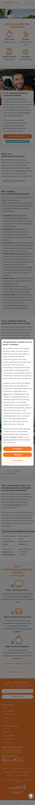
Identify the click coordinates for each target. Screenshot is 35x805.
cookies (13, 437)
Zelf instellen (17, 460)
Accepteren (17, 449)
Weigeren (17, 455)
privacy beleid (8, 440)
